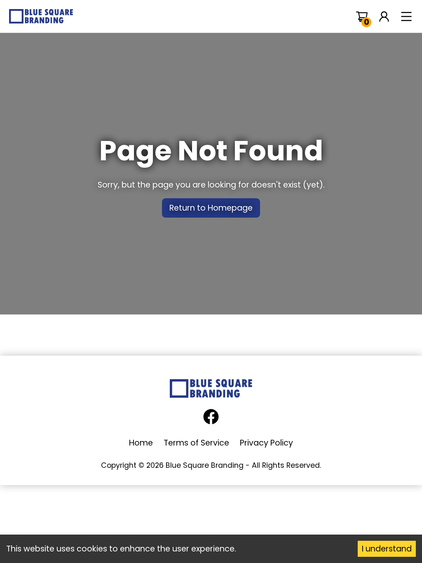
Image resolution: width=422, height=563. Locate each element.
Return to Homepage (211, 207)
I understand (387, 548)
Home (141, 442)
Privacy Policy (266, 442)
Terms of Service (196, 442)
